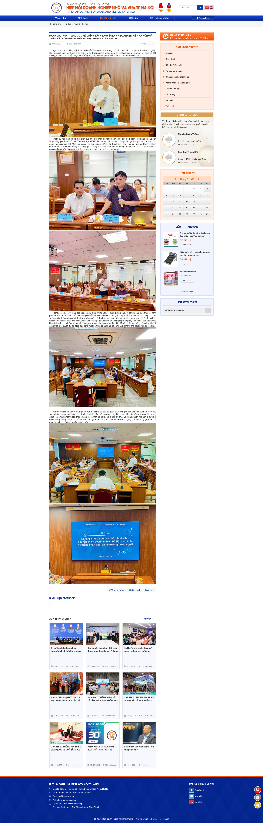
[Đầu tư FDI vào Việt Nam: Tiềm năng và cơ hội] (139, 733)
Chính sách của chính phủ (177, 77)
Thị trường (170, 94)
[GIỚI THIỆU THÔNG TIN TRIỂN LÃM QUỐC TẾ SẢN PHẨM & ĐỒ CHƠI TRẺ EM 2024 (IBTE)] (139, 683)
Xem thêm (187, 245)
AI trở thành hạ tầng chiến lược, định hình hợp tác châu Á (66, 649)
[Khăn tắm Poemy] (170, 278)
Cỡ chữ (144, 44)
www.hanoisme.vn (69, 800)
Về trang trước (117, 590)
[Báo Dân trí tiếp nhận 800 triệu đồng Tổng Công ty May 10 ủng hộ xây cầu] (102, 634)
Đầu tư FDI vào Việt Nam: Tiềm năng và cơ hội (139, 748)
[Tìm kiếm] (200, 7)
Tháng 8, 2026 (187, 179)
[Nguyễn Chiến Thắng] (169, 140)
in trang (150, 590)
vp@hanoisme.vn (66, 796)
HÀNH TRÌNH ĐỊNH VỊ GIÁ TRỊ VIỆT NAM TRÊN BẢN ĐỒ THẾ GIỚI (66, 699)
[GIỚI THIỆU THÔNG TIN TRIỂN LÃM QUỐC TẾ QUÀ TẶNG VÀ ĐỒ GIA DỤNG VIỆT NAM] (66, 733)
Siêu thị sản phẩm (159, 18)
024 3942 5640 (84, 792)
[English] (211, 8)
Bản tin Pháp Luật (173, 65)
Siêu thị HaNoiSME (187, 226)
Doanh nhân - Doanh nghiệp (178, 83)
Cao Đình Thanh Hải (188, 152)
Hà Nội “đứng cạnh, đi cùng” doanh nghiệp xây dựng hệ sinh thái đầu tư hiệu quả (138, 650)
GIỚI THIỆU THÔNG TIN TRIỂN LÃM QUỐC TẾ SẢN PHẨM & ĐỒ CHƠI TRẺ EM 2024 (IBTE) (139, 699)
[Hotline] (257, 789)
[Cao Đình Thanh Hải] (169, 157)
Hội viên (133, 18)
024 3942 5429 (63, 792)
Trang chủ (60, 18)
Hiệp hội (169, 53)
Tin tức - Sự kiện (108, 18)
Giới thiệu (83, 18)
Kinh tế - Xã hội (81, 24)
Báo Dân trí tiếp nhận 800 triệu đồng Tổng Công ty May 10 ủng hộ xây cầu (103, 650)
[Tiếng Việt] (207, 8)
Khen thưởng (171, 59)
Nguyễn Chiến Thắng (188, 134)
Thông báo (170, 106)
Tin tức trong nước (173, 71)
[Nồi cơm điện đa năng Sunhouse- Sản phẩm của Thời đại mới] (170, 239)
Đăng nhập (204, 18)
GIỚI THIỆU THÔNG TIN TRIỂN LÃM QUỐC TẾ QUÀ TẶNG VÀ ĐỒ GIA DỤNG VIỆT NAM (66, 748)
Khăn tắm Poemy (188, 271)
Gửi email (135, 590)
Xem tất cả (149, 619)
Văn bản (169, 100)
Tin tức (68, 24)
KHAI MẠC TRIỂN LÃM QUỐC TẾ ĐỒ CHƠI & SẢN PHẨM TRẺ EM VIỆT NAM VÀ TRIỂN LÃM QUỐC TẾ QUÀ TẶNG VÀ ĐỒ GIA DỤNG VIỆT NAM (103, 699)
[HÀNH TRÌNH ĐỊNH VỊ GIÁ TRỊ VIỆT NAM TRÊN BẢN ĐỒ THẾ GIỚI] (66, 683)
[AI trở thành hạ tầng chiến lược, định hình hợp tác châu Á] (66, 634)
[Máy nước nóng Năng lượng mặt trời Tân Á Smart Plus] (170, 259)
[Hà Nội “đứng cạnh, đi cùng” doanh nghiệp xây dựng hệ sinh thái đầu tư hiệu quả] (139, 634)
